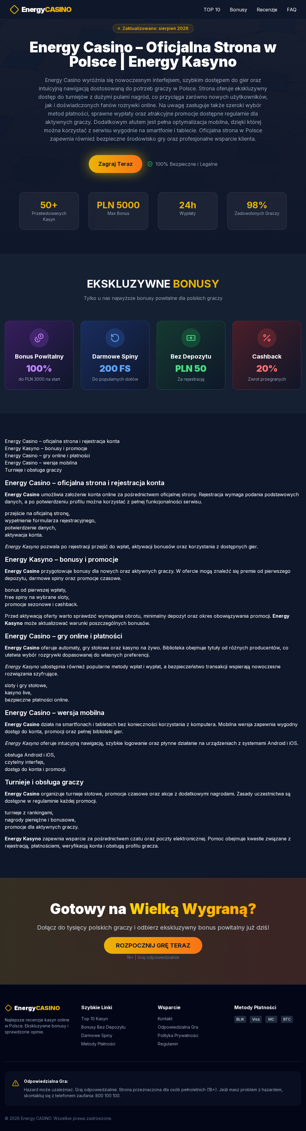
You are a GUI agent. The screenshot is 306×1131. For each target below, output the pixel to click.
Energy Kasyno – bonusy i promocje (46, 448)
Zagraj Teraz (115, 164)
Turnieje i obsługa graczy (33, 470)
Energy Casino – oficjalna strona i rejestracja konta (62, 441)
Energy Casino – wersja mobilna (41, 463)
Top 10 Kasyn (94, 1018)
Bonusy (238, 10)
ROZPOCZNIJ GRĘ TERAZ (153, 945)
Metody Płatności (98, 1043)
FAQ (291, 10)
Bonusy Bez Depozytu (103, 1027)
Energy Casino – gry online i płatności (47, 456)
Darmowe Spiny (96, 1035)
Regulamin (168, 1043)
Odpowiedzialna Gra (178, 1027)
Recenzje (267, 10)
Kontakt (165, 1018)
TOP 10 (212, 10)
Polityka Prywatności (178, 1035)
